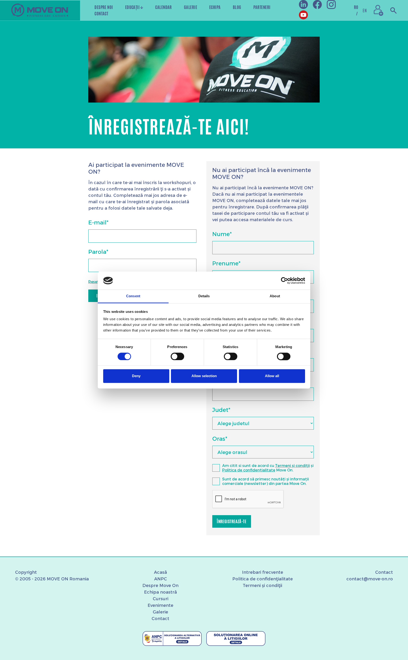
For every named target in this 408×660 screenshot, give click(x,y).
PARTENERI (262, 7)
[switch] (177, 356)
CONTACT (101, 13)
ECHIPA (215, 7)
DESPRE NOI (103, 7)
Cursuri (160, 598)
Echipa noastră (160, 591)
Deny (136, 376)
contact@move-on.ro (369, 578)
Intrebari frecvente (262, 571)
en (365, 10)
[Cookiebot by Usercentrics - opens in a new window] (284, 280)
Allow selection (204, 376)
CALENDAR (163, 7)
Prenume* (226, 263)
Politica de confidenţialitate (248, 470)
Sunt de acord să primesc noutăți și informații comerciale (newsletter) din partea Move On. (265, 481)
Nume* (222, 233)
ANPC (160, 578)
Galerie (160, 611)
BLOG (237, 7)
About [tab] (275, 296)
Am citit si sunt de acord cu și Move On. (268, 467)
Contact (160, 618)
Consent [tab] (133, 296)
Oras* (219, 438)
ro (356, 10)
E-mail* (98, 222)
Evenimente (160, 605)
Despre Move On (160, 585)
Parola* (98, 251)
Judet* (221, 409)
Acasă (160, 571)
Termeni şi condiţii (292, 465)
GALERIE (190, 7)
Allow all (272, 376)
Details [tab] (204, 296)
